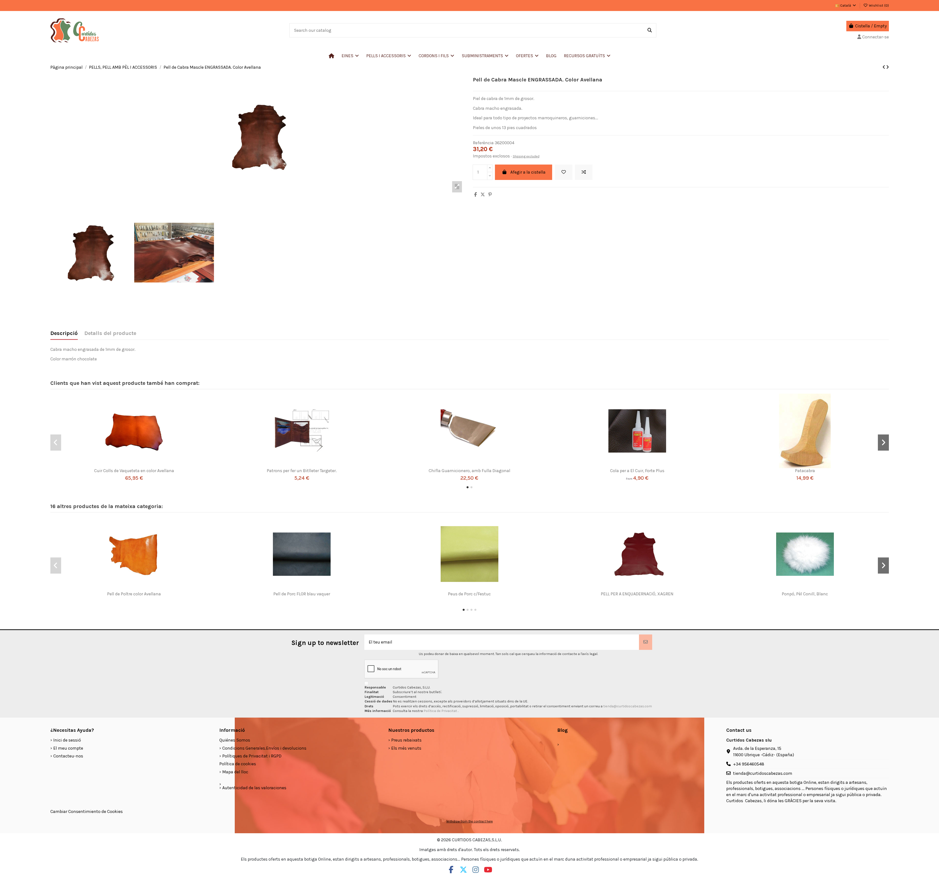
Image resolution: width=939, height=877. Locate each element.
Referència (483, 142)
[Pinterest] (490, 194)
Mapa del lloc (235, 772)
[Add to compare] (583, 172)
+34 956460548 (748, 764)
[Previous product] (884, 67)
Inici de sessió (67, 740)
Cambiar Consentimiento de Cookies (86, 811)
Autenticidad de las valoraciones (254, 787)
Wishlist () (878, 5)
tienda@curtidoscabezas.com (627, 706)
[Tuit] (483, 194)
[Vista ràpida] (141, 466)
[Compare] (132, 466)
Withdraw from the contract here (469, 821)
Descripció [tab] (64, 333)
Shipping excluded (526, 156)
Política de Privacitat (441, 711)
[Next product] (887, 67)
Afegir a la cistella (528, 172)
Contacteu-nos (68, 756)
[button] (389, 56)
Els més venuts (406, 748)
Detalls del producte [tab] (110, 333)
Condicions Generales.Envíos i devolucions (264, 748)
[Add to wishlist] (563, 172)
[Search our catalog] (649, 30)
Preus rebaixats (406, 740)
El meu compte (68, 748)
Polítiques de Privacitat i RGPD (251, 756)
